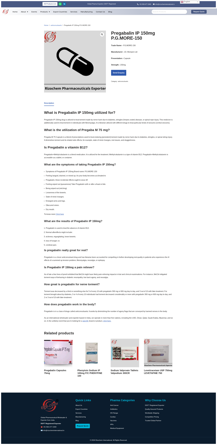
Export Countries (60, 12)
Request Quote (82, 426)
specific (86, 321)
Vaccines (113, 420)
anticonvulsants (56, 25)
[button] (24, 11)
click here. (107, 321)
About (23, 12)
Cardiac (113, 417)
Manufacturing (87, 12)
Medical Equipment (117, 428)
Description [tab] (49, 103)
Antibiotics (113, 409)
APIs (111, 424)
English (186, 2)
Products (44, 12)
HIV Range (114, 413)
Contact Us (100, 12)
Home (15, 12)
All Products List (50, 4)
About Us (78, 405)
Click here (60, 214)
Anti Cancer (114, 405)
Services (73, 12)
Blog (110, 12)
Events (34, 12)
